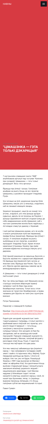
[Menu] (44, 4)
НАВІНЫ (7, 4)
